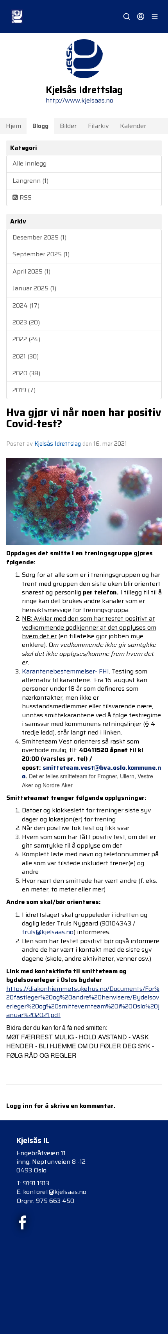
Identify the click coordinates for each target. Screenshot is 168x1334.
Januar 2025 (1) (34, 288)
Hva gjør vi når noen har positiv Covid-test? (83, 418)
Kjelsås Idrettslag (57, 443)
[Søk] (127, 16)
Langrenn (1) (30, 180)
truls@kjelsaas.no (47, 932)
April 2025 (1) (31, 271)
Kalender (133, 126)
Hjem (13, 126)
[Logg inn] (141, 16)
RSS (25, 197)
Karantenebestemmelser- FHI (65, 671)
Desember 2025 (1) (39, 237)
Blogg (40, 126)
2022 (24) (26, 339)
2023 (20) (26, 322)
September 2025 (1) (41, 254)
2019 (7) (24, 390)
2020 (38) (26, 373)
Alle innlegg (29, 163)
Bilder (68, 126)
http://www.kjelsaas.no (79, 100)
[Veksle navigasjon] (155, 16)
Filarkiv (98, 126)
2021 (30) (26, 356)
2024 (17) (26, 305)
